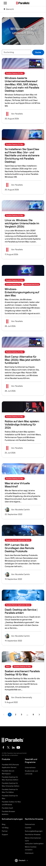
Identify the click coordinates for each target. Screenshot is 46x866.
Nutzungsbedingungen (34, 831)
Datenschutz (30, 824)
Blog (3, 824)
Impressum (29, 853)
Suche (38, 52)
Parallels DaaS (7, 808)
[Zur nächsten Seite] (39, 715)
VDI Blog (5, 828)
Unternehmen (30, 767)
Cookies (28, 828)
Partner (5, 831)
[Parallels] (23, 3)
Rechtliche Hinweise (32, 834)
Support (5, 834)
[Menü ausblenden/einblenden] (5, 3)
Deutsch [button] (22, 860)
